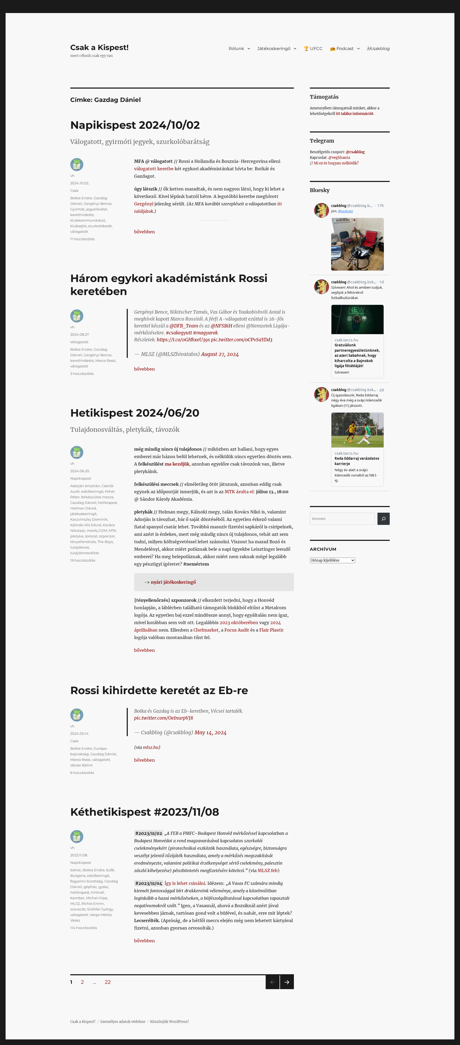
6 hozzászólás (82, 772)
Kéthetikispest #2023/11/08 (144, 811)
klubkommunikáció (87, 220)
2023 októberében (239, 622)
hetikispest (107, 502)
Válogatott (79, 342)
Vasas (75, 920)
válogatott (79, 231)
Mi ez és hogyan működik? (336, 163)
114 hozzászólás (83, 928)
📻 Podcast (342, 48)
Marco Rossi (105, 360)
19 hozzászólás (82, 560)
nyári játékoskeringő (173, 582)
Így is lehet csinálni (185, 883)
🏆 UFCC (313, 48)
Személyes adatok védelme (122, 1021)
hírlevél (97, 892)
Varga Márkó (101, 915)
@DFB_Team (184, 326)
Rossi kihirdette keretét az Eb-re (159, 690)
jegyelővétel (96, 209)
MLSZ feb (268, 870)
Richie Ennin (92, 903)
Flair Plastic (271, 630)
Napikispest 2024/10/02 (135, 124)
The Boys (105, 542)
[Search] (383, 519)
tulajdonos (79, 547)
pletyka (76, 536)
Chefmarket (206, 630)
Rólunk (236, 48)
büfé (110, 870)
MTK (112, 530)
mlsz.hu (151, 747)
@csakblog (355, 152)
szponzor (107, 536)
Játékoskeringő (273, 48)
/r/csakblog (378, 48)
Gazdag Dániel (83, 502)
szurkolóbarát (100, 226)
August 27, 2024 (220, 354)
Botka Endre (81, 198)
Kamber (77, 898)
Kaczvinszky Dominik (89, 519)
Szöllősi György (100, 909)
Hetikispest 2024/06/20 (134, 412)
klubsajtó (78, 226)
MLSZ (75, 903)
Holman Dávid (83, 508)
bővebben (144, 231)
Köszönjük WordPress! (169, 1021)
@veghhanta (339, 157)
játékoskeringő (83, 514)
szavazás (77, 909)
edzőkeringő (92, 491)
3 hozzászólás (82, 373)
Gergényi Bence (98, 203)
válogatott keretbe (154, 168)
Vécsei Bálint (81, 765)
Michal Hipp (96, 898)
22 (110, 982)
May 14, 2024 (211, 732)
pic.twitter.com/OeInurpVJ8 (163, 718)
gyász (103, 887)
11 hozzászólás (82, 239)
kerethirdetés (82, 215)
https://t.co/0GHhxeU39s (183, 340)
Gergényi (143, 203)
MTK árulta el (239, 491)
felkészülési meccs (97, 497)
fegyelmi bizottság (86, 881)
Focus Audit (236, 630)
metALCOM (97, 530)
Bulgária (77, 875)
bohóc (75, 870)
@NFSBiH (221, 326)
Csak (74, 190)
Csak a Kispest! (99, 47)
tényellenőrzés (83, 542)
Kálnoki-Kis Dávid (85, 525)
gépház (90, 887)
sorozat (91, 536)
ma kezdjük (177, 464)
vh (72, 175)
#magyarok (205, 333)
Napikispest (80, 478)
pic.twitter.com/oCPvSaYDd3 (241, 340)
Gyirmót (77, 209)
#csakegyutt (179, 333)
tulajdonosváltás (84, 553)
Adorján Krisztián (85, 486)
